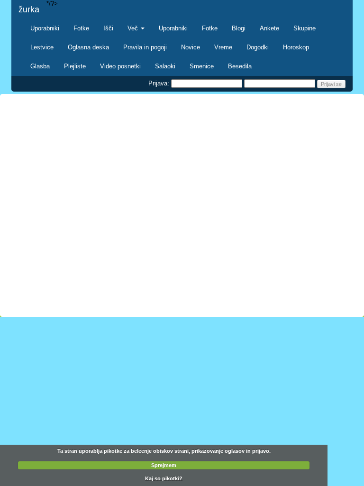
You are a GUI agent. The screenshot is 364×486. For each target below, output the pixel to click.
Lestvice (42, 47)
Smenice (202, 66)
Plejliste (75, 66)
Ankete (269, 28)
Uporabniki (44, 28)
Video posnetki (120, 66)
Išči (108, 28)
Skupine (304, 28)
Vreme (223, 47)
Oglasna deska (88, 47)
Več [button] (133, 28)
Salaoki (165, 66)
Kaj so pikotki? (163, 478)
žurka (28, 9)
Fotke (81, 28)
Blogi (239, 28)
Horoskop (296, 47)
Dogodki (257, 47)
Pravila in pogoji (145, 47)
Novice (190, 47)
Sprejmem (163, 465)
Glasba (40, 66)
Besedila (240, 66)
